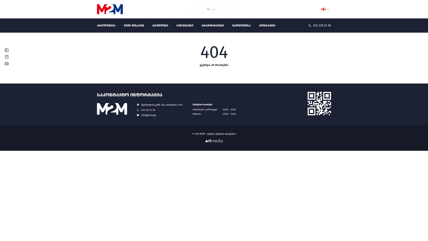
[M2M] (110, 9)
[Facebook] (6, 50)
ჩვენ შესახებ (134, 25)
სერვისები (185, 25)
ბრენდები (160, 25)
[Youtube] (6, 63)
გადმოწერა (241, 25)
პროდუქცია (106, 25)
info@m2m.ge (148, 115)
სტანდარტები (213, 25)
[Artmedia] (214, 140)
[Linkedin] (6, 56)
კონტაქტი (267, 25)
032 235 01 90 (148, 110)
